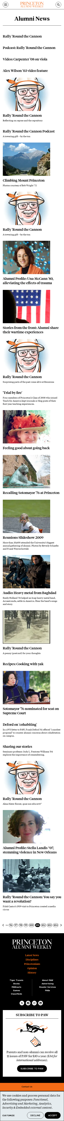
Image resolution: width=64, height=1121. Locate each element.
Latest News (32, 955)
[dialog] (32, 1106)
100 (31, 925)
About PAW (47, 980)
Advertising (48, 984)
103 (50, 925)
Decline (35, 1115)
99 (26, 925)
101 (38, 925)
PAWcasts (16, 987)
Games (16, 990)
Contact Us (27, 1087)
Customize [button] (8, 1116)
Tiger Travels (16, 980)
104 (56, 925)
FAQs (47, 990)
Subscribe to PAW (32, 1069)
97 (16, 925)
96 (11, 925)
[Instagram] (34, 1003)
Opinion (32, 968)
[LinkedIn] (40, 1003)
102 (43, 925)
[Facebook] (28, 1003)
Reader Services (47, 987)
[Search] (58, 4)
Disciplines (32, 959)
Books (16, 984)
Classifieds (16, 994)
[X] (22, 1003)
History (32, 972)
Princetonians (32, 963)
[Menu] (5, 4)
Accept (52, 1115)
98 (21, 925)
